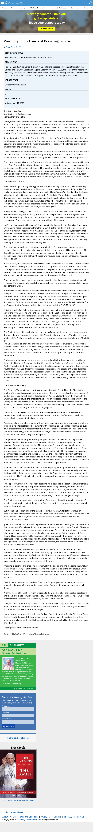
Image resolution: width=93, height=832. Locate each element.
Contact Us (79, 816)
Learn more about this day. (11, 683)
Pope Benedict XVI (13, 47)
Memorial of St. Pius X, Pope (14, 653)
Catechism (75, 8)
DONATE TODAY (46, 29)
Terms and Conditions (28, 816)
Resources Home (8, 8)
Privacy (44, 816)
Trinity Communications (30, 819)
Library (22, 8)
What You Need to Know (39, 8)
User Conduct (55, 816)
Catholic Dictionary (59, 8)
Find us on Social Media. (18, 737)
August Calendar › (24, 688)
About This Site (9, 816)
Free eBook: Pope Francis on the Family (18, 800)
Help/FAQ (67, 816)
